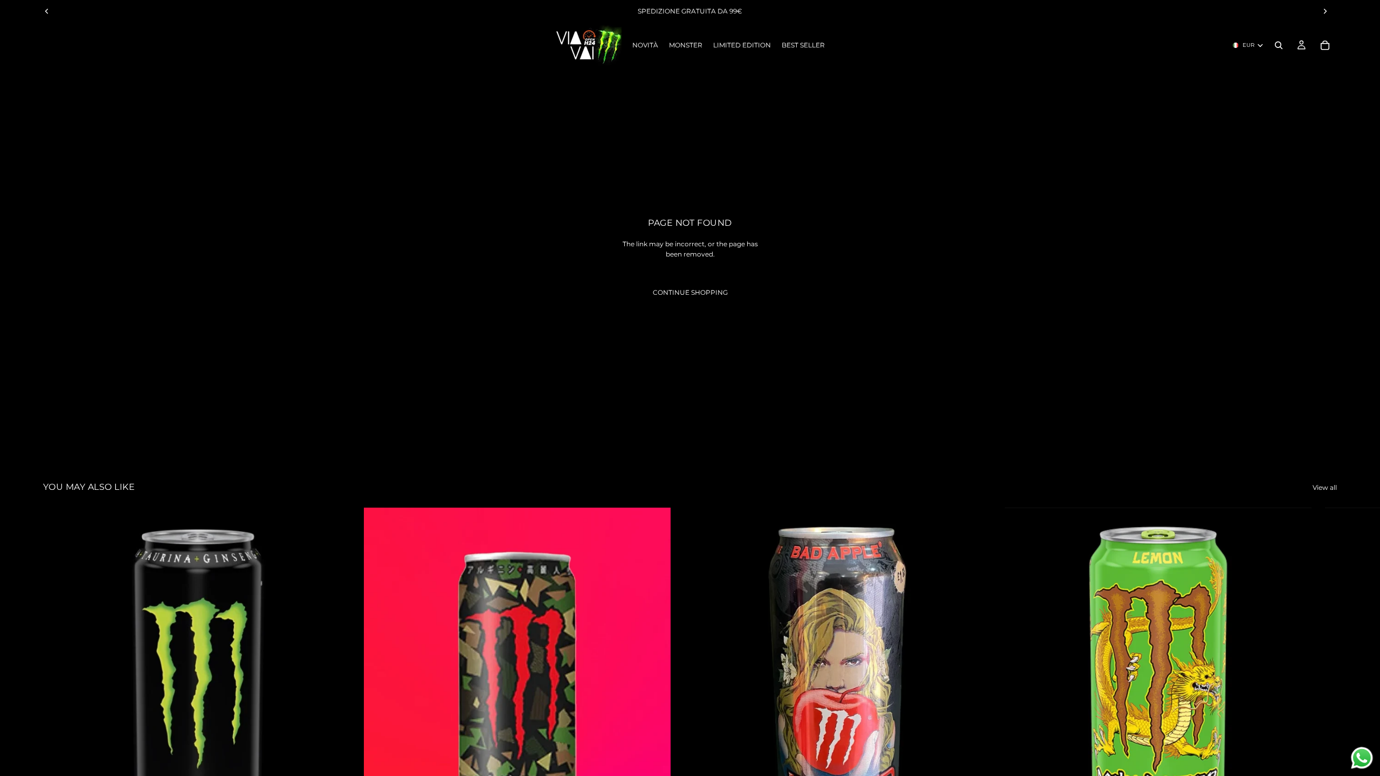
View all (1325, 487)
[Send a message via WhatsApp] (1362, 758)
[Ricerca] (1279, 45)
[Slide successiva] (1325, 718)
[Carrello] (1325, 45)
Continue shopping (690, 292)
